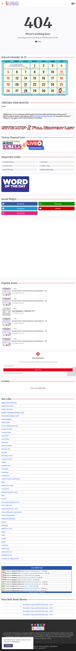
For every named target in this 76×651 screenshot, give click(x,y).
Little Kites (4, 525)
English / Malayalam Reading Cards (12, 412)
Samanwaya (5, 475)
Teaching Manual (8, 162)
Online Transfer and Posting (10, 479)
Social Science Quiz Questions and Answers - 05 (29, 341)
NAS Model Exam (8, 169)
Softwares (4, 442)
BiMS (3, 482)
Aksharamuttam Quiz (46, 169)
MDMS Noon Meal (7, 485)
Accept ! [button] (8, 645)
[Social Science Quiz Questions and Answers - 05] (6, 342)
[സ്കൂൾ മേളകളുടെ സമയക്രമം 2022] (6, 312)
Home (39, 41)
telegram (20, 208)
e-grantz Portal (6, 459)
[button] (73, 3)
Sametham (4, 472)
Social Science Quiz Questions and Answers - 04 (29, 331)
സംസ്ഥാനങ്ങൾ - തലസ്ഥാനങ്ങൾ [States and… (32, 573)
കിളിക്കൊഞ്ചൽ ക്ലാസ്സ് (8, 402)
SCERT (3, 538)
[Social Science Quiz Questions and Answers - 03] (6, 322)
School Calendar (6, 446)
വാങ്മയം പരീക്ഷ (45, 166)
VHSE (3, 535)
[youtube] (35, 625)
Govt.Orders (5, 439)
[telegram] (38, 625)
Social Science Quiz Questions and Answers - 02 (29, 301)
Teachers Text (7, 166)
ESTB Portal (5, 548)
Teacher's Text (6, 432)
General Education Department (11, 512)
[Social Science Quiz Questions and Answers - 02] (6, 301)
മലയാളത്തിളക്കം (6, 419)
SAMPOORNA (5, 465)
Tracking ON (41, 592)
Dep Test (4, 452)
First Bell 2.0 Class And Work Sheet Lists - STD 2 (38, 608)
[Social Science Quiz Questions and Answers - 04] (6, 332)
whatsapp (58, 204)
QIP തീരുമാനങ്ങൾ (7, 456)
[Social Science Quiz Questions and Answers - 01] (6, 291)
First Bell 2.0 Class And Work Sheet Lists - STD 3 (38, 611)
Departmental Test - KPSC (9, 509)
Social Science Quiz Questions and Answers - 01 (29, 291)
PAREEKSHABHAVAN (8, 519)
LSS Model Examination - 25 (27, 579)
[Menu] (2, 3)
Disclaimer (54, 646)
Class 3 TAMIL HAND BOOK (27, 575)
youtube (58, 208)
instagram (21, 213)
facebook (20, 204)
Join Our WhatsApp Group (9, 426)
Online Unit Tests (6, 409)
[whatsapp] (41, 625)
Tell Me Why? (5, 422)
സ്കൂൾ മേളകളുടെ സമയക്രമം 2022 (23, 311)
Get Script (31, 592)
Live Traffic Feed (36, 568)
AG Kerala (4, 545)
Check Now (15, 641)
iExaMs (3, 522)
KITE (3, 495)
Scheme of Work (6, 429)
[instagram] (44, 625)
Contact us (34, 646)
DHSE (3, 532)
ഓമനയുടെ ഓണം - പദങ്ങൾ (25, 586)
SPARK (3, 462)
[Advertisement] (15, 248)
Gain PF (3, 499)
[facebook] (32, 625)
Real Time (36, 592)
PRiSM (3, 542)
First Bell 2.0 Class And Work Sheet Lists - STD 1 (38, 605)
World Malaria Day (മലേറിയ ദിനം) (29, 577)
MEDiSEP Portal (6, 555)
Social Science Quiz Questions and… (33, 571)
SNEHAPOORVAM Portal (9, 492)
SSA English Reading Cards (10, 416)
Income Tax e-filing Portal (10, 558)
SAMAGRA (4, 469)
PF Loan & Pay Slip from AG (10, 502)
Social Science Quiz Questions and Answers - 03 (29, 321)
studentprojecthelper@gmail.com (45, 116)
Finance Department (8, 515)
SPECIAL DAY (5, 449)
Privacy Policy (44, 646)
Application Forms (7, 406)
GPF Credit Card (6, 505)
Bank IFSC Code (6, 528)
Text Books (43, 162)
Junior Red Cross (6, 552)
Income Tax (5, 489)
